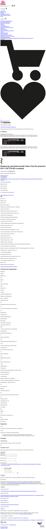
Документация (3, 504)
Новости (35, 491)
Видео (31, 491)
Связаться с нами (3, 527)
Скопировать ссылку (7, 178)
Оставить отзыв (11, 171)
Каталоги (12, 504)
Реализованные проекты (25, 491)
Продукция (2, 495)
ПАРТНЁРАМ (15, 38)
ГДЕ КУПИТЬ (21, 38)
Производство (8, 491)
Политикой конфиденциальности (25, 513)
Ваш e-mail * (3, 455)
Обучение (17, 504)
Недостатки (2, 460)
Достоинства (3, 458)
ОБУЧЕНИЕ (3, 38)
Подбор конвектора (28, 38)
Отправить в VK (18, 178)
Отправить (3, 475)
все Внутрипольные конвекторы (7, 266)
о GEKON (2, 491)
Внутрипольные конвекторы (10, 126)
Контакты (2, 508)
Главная (2, 126)
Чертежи (8, 504)
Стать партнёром (3, 500)
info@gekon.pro (11, 519)
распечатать (5, 175)
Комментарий (3, 462)
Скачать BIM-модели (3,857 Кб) (6, 195)
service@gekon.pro (4, 526)
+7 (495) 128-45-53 (4, 519)
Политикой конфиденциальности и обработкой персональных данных (21, 482)
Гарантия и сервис (9, 495)
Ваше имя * (2, 454)
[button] (3, 176)
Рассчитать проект (17, 495)
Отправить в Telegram (29, 178)
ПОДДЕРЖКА (9, 38)
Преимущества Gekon (15, 491)
